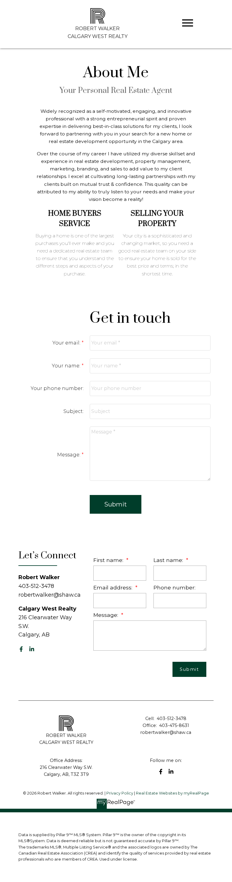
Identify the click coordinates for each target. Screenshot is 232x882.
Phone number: (174, 587)
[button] (21, 649)
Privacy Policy (119, 793)
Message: (69, 455)
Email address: (113, 587)
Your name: (67, 366)
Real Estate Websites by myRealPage (172, 793)
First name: (109, 560)
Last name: (169, 560)
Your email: (67, 343)
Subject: (73, 411)
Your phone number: (57, 388)
